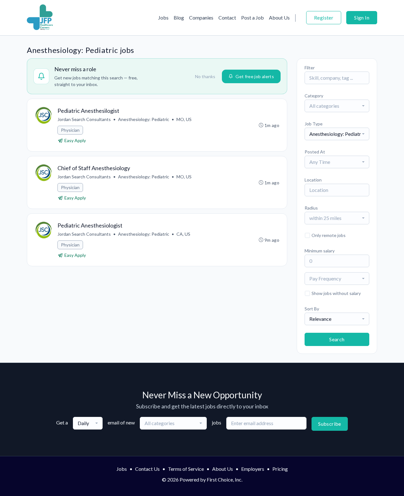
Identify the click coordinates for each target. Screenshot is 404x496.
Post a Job (252, 17)
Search (336, 339)
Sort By (312, 308)
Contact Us (147, 469)
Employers (252, 469)
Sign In (361, 17)
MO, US (184, 119)
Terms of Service (186, 469)
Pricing (280, 469)
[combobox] (337, 106)
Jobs (163, 17)
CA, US (183, 234)
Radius (311, 208)
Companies (201, 17)
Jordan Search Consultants (84, 119)
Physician (70, 130)
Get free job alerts (254, 76)
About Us (279, 17)
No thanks (205, 76)
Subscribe (329, 424)
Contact (227, 17)
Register (323, 17)
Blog (179, 17)
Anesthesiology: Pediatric (143, 119)
